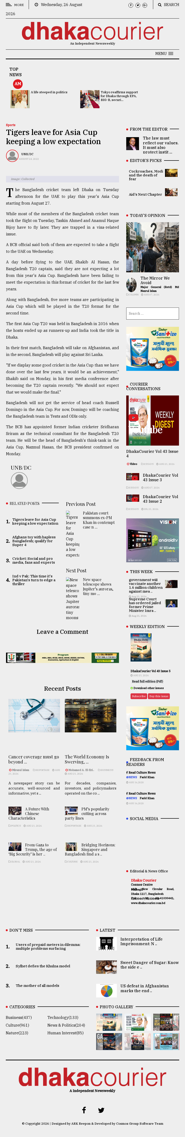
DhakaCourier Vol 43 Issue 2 (160, 499)
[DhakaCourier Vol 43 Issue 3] (166, 1027)
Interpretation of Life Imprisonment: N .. (141, 941)
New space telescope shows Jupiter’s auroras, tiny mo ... (98, 586)
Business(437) (19, 1017)
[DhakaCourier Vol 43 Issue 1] (138, 1046)
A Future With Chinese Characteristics (28, 813)
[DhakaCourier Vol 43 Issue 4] (138, 1027)
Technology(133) (62, 1017)
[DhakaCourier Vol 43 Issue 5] (109, 1027)
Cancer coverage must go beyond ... (33, 759)
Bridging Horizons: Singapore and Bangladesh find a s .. (90, 849)
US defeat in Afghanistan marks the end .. (144, 988)
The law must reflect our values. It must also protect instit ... (160, 145)
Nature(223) (17, 1032)
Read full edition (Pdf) (147, 681)
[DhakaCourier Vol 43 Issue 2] (109, 1046)
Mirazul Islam (21, 770)
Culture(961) (17, 1025)
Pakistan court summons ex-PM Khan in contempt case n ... (99, 519)
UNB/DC (27, 154)
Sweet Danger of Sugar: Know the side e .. (149, 965)
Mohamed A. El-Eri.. (81, 770)
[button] (164, 53)
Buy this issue (158, 696)
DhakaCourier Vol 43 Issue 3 (160, 477)
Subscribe (139, 696)
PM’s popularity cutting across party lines (87, 813)
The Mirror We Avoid (155, 280)
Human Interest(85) (65, 1032)
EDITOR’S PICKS (146, 160)
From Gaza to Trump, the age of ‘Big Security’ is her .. (32, 849)
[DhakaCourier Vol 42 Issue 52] (166, 1046)
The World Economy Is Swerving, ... (87, 759)
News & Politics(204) (66, 1025)
